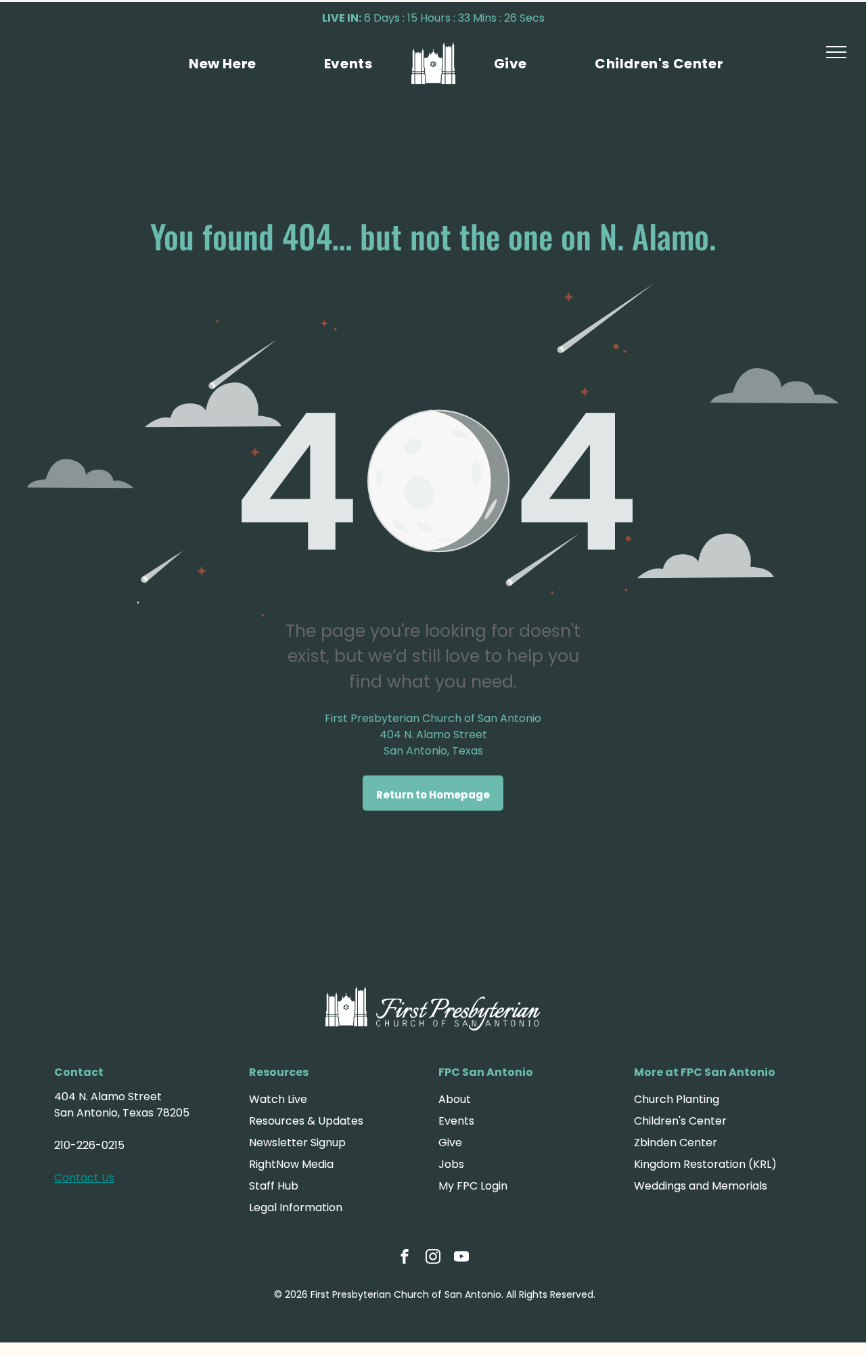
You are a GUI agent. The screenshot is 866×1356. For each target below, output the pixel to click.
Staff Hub (273, 1186)
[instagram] (433, 1258)
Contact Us (84, 1177)
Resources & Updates (306, 1121)
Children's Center (680, 1121)
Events (456, 1121)
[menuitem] (222, 63)
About (454, 1099)
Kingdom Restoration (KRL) (705, 1164)
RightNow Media (291, 1164)
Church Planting (676, 1099)
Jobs (451, 1164)
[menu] (836, 52)
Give (450, 1142)
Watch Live (278, 1099)
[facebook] (404, 1258)
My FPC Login (472, 1186)
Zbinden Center (675, 1142)
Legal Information (295, 1207)
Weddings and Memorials (700, 1186)
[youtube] (461, 1258)
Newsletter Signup (297, 1142)
